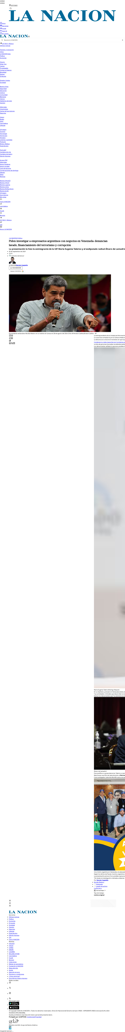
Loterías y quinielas (6, 140)
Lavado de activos (101, 886)
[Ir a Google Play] (14, 1005)
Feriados (3, 138)
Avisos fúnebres (5, 164)
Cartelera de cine (5, 152)
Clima (2, 52)
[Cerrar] (29, 36)
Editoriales (3, 107)
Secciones (5, 26)
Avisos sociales (5, 166)
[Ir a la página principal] (62, 21)
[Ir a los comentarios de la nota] (12, 336)
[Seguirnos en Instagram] (10, 993)
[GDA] (14, 1023)
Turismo (2, 132)
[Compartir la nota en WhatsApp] (12, 338)
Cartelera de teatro (6, 154)
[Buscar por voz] (122, 40)
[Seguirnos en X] (10, 988)
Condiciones (31, 1017)
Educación (3, 91)
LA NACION (13, 238)
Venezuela (99, 884)
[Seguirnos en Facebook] (10, 983)
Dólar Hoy (3, 64)
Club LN (4, 31)
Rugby (2, 119)
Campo (2, 66)
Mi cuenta (5, 34)
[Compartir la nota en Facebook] (10, 343)
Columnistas (4, 109)
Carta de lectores (5, 168)
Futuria (2, 62)
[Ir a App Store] (14, 1009)
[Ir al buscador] (10, 8)
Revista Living (4, 187)
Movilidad (3, 72)
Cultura (2, 93)
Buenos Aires (4, 87)
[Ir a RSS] (10, 999)
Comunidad (3, 95)
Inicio (4, 23)
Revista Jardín (4, 191)
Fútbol (2, 117)
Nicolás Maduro (99, 882)
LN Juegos (3, 130)
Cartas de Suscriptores (7, 111)
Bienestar (3, 97)
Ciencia (2, 99)
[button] (62, 132)
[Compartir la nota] (10, 338)
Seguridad (3, 89)
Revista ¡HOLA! (4, 183)
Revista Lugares (5, 185)
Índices (2, 74)
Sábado (2, 172)
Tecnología (3, 134)
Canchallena (4, 123)
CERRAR (2, 1)
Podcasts (3, 142)
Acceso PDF (3, 160)
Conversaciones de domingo (9, 170)
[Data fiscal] (10, 1029)
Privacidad (38, 1017)
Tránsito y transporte (7, 50)
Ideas (1, 175)
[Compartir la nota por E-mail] (14, 343)
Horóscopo (3, 136)
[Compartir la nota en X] (12, 343)
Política (19, 238)
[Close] (10, 901)
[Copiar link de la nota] (10, 341)
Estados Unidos (5, 80)
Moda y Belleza (5, 144)
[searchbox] (61, 40)
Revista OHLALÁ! (5, 181)
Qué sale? (3, 150)
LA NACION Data (5, 54)
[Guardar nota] (10, 336)
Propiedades (4, 68)
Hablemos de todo (6, 101)
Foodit (4, 28)
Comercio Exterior (6, 70)
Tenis (1, 121)
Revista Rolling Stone (6, 189)
